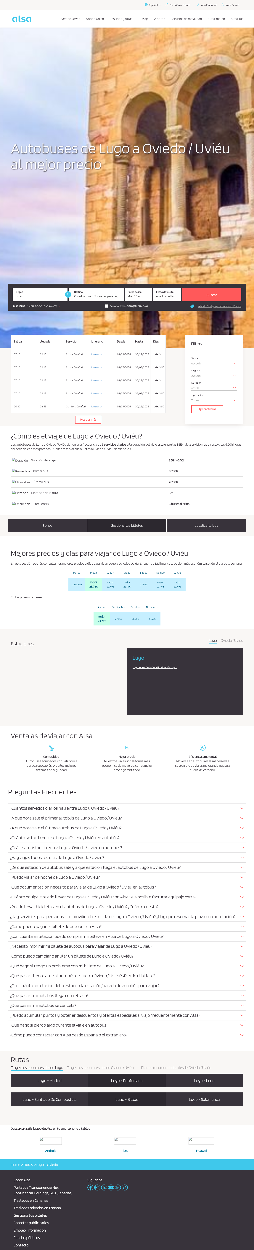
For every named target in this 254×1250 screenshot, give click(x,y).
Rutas (28, 1164)
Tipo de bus (197, 395)
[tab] (127, 808)
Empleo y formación (30, 1230)
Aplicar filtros (207, 409)
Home (15, 1164)
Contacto (21, 1245)
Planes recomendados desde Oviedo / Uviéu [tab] (176, 1068)
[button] (38, 306)
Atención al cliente (180, 5)
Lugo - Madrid (50, 1080)
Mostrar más (88, 419)
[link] (68, 294)
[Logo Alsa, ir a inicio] (22, 18)
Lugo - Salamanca (204, 1099)
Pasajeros (19, 306)
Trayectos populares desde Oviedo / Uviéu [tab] (100, 1068)
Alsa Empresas (209, 5)
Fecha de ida (135, 292)
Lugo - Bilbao (126, 1099)
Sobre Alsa (22, 1180)
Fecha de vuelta (164, 292)
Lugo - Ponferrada (127, 1080)
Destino (78, 292)
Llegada (195, 370)
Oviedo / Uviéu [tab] (232, 641)
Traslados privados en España (37, 1208)
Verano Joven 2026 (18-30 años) (129, 306)
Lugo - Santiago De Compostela (49, 1099)
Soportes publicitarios (31, 1222)
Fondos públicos (27, 1237)
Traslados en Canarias (31, 1200)
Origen (19, 292)
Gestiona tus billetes (30, 1215)
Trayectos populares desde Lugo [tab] (37, 1068)
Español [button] (153, 5)
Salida (194, 358)
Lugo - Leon (204, 1080)
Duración (196, 383)
